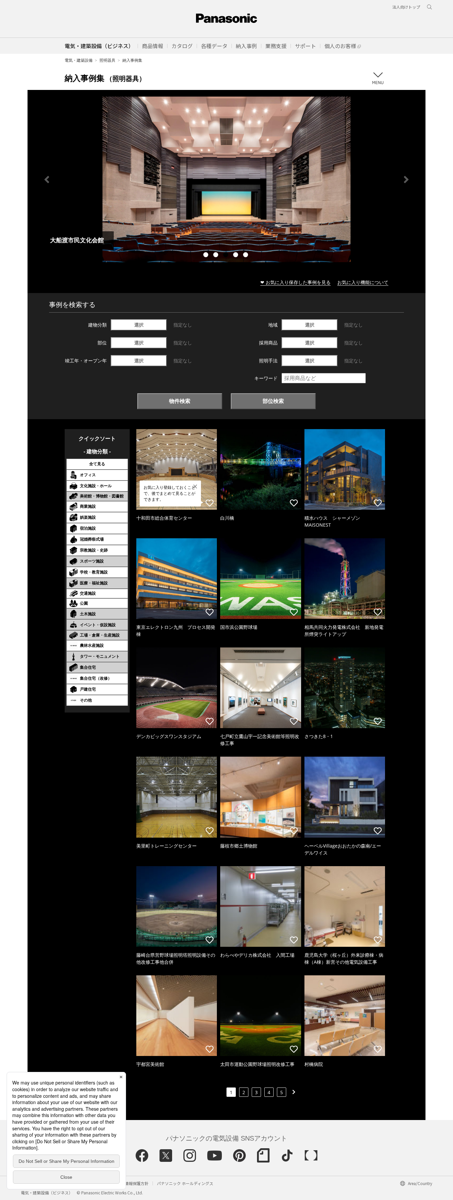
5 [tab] (246, 255)
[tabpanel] (226, 179)
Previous (46, 179)
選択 (139, 325)
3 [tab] (226, 255)
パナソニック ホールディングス (185, 1183)
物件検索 (179, 401)
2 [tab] (216, 255)
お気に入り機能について (362, 282)
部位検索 (273, 401)
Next (406, 179)
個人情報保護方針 (133, 1183)
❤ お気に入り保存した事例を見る (295, 282)
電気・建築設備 (79, 60)
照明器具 (107, 60)
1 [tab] (206, 255)
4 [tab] (236, 255)
